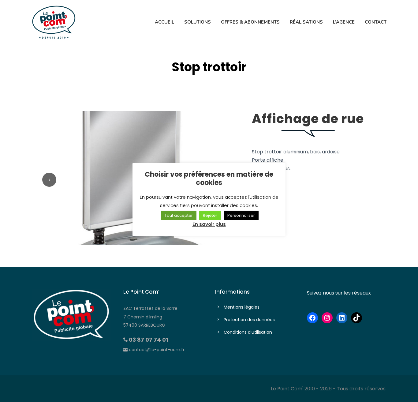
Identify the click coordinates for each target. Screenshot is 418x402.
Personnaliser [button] (241, 215)
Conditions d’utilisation (248, 332)
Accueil (164, 22)
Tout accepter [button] (179, 215)
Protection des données (249, 320)
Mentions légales (241, 307)
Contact (375, 22)
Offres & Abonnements (250, 22)
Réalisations (306, 22)
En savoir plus (209, 224)
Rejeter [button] (210, 215)
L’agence (344, 22)
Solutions (197, 22)
